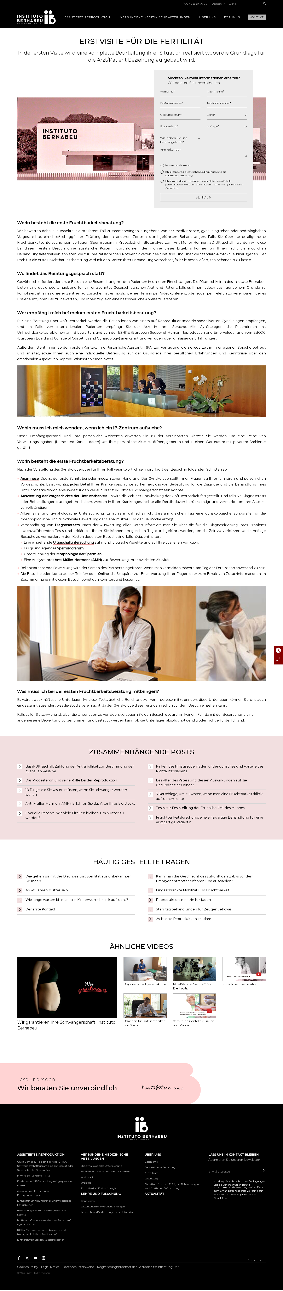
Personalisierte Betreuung (160, 1167)
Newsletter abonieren (178, 165)
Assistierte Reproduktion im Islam (183, 919)
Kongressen (88, 1200)
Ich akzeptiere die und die (195, 173)
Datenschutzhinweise (78, 1267)
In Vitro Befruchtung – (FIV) (33, 1175)
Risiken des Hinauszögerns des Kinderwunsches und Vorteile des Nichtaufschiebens (209, 768)
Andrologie (87, 1177)
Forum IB (232, 17)
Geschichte (151, 1161)
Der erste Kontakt (40, 909)
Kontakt (256, 17)
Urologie (86, 1182)
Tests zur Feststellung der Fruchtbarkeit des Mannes (200, 808)
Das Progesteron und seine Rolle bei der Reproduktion (71, 780)
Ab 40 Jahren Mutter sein (46, 890)
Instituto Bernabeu (36, 17)
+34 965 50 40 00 (196, 3)
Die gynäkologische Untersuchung (101, 1165)
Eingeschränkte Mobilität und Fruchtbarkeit (193, 890)
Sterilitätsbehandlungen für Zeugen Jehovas (193, 909)
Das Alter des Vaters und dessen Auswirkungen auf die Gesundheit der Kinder (201, 782)
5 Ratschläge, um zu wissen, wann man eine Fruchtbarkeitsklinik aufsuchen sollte (209, 796)
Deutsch (217, 3)
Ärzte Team (151, 1172)
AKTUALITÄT (154, 1194)
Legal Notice (50, 1267)
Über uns (207, 17)
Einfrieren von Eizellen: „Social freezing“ (40, 1239)
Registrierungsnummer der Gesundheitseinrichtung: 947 (138, 1267)
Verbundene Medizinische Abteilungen (155, 17)
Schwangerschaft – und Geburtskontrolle (105, 1171)
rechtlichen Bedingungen (201, 171)
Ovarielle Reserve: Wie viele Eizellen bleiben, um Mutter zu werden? (74, 815)
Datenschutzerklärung (179, 175)
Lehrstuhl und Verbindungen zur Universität (107, 1212)
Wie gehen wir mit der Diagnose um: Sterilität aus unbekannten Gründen (78, 878)
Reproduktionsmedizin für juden (183, 900)
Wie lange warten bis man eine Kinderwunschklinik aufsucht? (76, 900)
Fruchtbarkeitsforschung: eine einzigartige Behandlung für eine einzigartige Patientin (209, 819)
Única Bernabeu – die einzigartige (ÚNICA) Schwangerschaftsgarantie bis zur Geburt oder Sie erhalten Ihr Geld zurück (45, 1166)
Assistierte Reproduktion (87, 17)
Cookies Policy (27, 1267)
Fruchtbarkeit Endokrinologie (98, 1188)
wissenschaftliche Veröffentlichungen (103, 1206)
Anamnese (30, 479)
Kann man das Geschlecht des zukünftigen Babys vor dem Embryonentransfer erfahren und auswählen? (204, 878)
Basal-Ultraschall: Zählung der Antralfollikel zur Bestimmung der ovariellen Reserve (79, 768)
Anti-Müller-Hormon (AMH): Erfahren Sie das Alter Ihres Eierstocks (80, 804)
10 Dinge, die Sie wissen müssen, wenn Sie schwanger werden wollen (76, 792)
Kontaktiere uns (162, 1088)
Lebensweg (151, 1178)
